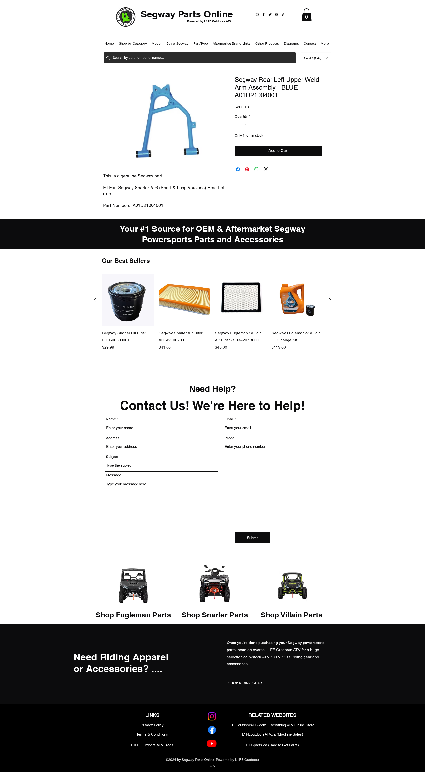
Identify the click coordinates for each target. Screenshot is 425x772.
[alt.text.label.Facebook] (211, 729)
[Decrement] (238, 125)
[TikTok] (283, 14)
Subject (112, 456)
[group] (212, 319)
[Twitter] (270, 14)
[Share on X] (266, 169)
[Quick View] (128, 300)
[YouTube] (276, 14)
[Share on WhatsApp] (256, 169)
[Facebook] (264, 14)
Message (113, 475)
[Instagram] (257, 14)
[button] (306, 14)
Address (113, 438)
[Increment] (253, 125)
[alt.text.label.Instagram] (211, 716)
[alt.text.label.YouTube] (211, 743)
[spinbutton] (246, 125)
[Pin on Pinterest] (247, 169)
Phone (229, 438)
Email (228, 419)
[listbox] (316, 57)
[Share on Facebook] (238, 169)
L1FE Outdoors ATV (283, 649)
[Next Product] (330, 300)
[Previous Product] (95, 300)
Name (111, 419)
